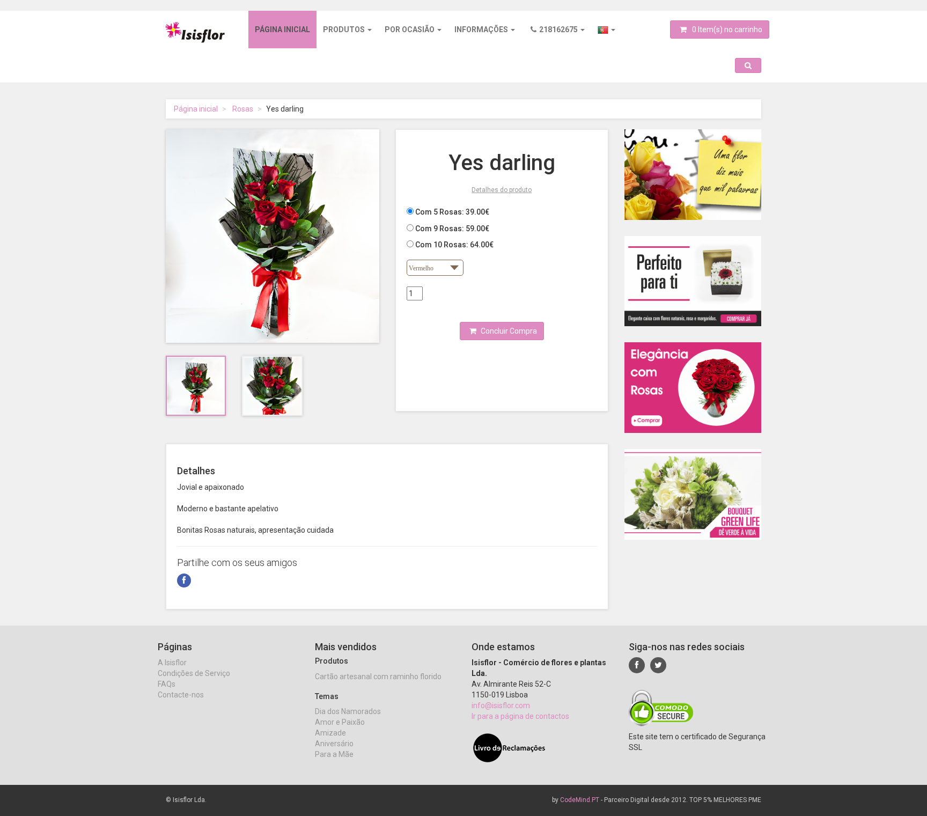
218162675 (559, 29)
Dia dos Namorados (348, 711)
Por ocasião (410, 29)
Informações (482, 29)
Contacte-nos (181, 694)
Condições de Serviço (194, 673)
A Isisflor (172, 662)
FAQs (166, 684)
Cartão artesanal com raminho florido (378, 676)
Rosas (242, 109)
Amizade (330, 733)
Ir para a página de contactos (520, 716)
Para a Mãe (334, 754)
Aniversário (334, 743)
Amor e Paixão (340, 722)
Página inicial (282, 29)
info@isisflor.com (501, 705)
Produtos (344, 29)
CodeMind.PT (579, 800)
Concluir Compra (508, 331)
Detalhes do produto (502, 190)
